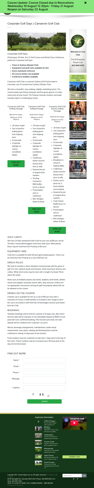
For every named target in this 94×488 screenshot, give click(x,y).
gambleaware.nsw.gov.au (15, 485)
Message (15, 379)
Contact (9, 477)
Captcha (16, 388)
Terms (49, 475)
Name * (16, 360)
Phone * (16, 372)
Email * (16, 366)
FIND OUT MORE (16, 163)
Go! (84, 475)
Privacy (54, 475)
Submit (44, 401)
